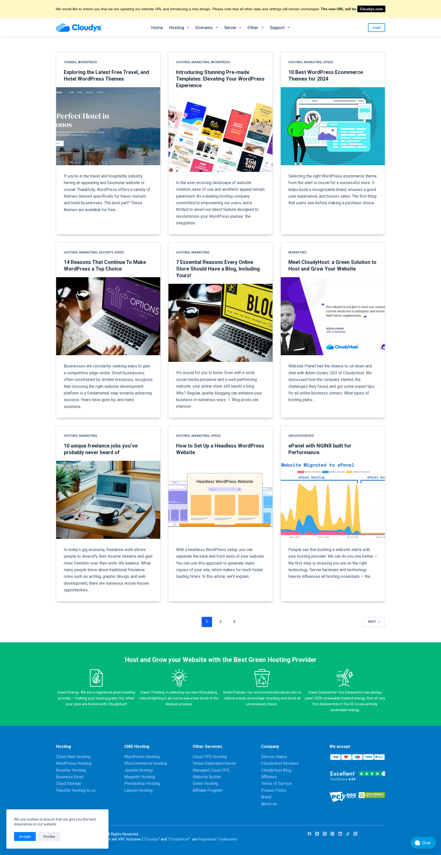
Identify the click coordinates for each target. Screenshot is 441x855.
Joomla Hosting (138, 770)
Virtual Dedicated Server (214, 763)
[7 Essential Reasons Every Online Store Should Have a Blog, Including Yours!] (220, 323)
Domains (204, 27)
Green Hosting (205, 783)
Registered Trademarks (218, 839)
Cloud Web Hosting (73, 756)
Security (106, 252)
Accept (25, 836)
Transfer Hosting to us (76, 790)
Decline (49, 836)
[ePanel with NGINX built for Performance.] (333, 500)
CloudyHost (179, 839)
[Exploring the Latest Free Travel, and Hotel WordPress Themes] (108, 126)
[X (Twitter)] (325, 834)
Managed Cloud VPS (211, 770)
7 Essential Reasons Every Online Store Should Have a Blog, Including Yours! (218, 268)
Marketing (200, 62)
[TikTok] (348, 834)
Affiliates (269, 776)
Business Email (69, 776)
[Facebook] (309, 834)
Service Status (274, 756)
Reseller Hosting (71, 770)
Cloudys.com (371, 9)
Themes (70, 62)
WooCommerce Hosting (145, 763)
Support (277, 27)
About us (269, 803)
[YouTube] (317, 834)
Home (157, 27)
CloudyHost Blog (276, 770)
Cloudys (151, 839)
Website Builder (207, 776)
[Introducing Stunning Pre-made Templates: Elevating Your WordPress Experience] (220, 133)
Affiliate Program (208, 790)
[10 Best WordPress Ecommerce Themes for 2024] (333, 126)
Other (253, 27)
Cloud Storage (68, 783)
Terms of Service (276, 783)
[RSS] (355, 834)
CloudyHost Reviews (280, 763)
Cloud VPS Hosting (210, 756)
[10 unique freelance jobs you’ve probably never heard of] (108, 500)
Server (230, 27)
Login (376, 27)
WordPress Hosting (73, 763)
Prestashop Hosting (142, 783)
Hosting (176, 27)
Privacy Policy (274, 790)
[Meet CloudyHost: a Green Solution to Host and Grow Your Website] (333, 316)
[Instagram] (332, 834)
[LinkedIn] (340, 834)
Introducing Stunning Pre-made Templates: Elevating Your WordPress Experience (220, 78)
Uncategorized (301, 436)
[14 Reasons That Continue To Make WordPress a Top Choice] (108, 316)
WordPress (87, 62)
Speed (328, 62)
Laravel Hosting (138, 790)
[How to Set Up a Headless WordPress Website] (220, 500)
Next (372, 621)
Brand (266, 797)
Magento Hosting (139, 776)
